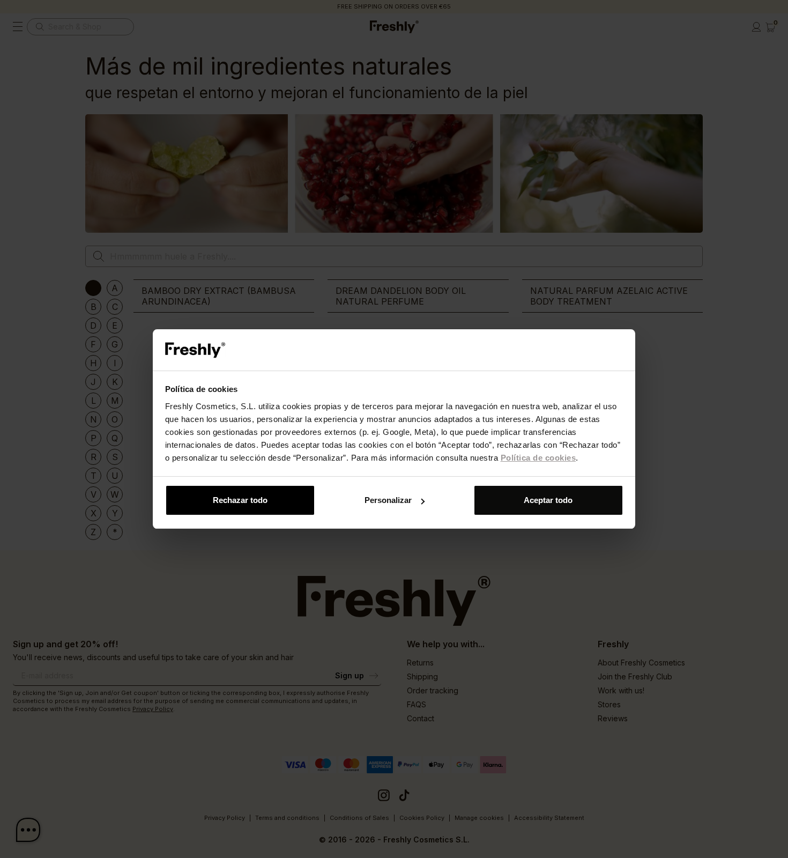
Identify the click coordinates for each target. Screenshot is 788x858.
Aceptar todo (548, 500)
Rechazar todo (240, 500)
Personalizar (388, 500)
